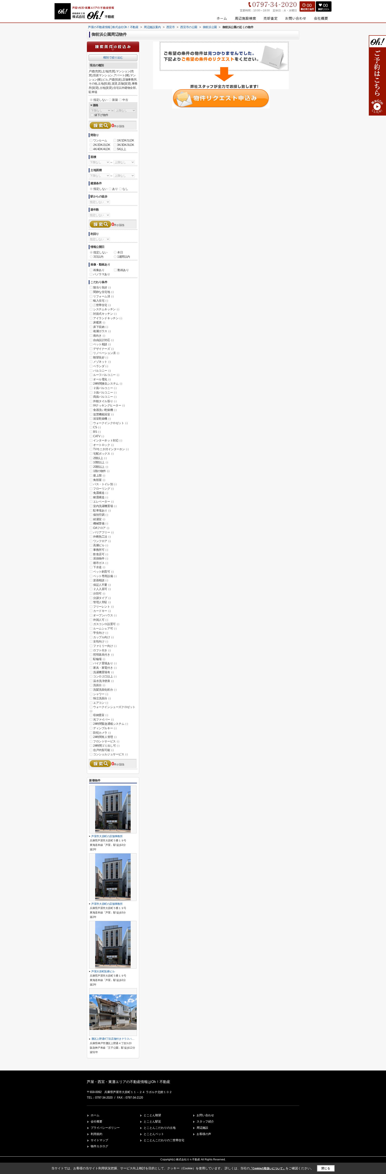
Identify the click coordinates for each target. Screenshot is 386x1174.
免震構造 (100, 493)
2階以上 (100, 458)
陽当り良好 (102, 287)
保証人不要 (102, 584)
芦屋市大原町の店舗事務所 (107, 836)
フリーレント (103, 606)
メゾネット (102, 361)
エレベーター (103, 501)
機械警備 (100, 523)
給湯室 (99, 519)
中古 (125, 99)
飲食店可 (100, 554)
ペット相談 (102, 344)
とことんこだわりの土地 (160, 1127)
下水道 (99, 567)
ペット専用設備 (104, 576)
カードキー (102, 611)
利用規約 (96, 1134)
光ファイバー (103, 719)
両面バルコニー (104, 396)
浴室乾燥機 (102, 418)
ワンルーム (100, 140)
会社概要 (96, 1121)
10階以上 (100, 462)
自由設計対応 (103, 340)
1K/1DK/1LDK (125, 140)
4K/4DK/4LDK (101, 149)
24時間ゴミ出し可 (106, 745)
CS (97, 427)
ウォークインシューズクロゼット (112, 708)
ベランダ (100, 366)
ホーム (95, 1115)
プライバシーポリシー (105, 1127)
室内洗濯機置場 (104, 506)
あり (115, 188)
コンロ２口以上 (104, 676)
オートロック (103, 445)
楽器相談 (100, 580)
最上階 (99, 475)
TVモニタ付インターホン (110, 449)
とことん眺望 (152, 1115)
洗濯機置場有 (103, 672)
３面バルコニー (104, 392)
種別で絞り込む (113, 57)
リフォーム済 (103, 296)
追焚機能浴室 (103, 414)
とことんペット (154, 1134)
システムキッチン (106, 309)
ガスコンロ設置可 (106, 624)
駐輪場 (99, 659)
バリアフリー (103, 532)
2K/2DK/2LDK (101, 145)
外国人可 (100, 619)
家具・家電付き (104, 667)
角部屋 (99, 480)
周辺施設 (202, 1127)
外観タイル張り (104, 401)
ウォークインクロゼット (110, 423)
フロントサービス (106, 741)
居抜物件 (100, 558)
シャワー (100, 694)
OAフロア (101, 528)
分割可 (99, 593)
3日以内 (98, 256)
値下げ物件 (101, 115)
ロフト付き (102, 650)
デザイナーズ (103, 348)
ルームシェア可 (104, 628)
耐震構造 (100, 497)
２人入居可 (102, 589)
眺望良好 (100, 357)
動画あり (123, 270)
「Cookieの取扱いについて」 (267, 1168)
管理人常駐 (102, 602)
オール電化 (102, 379)
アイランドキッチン (107, 318)
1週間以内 (123, 256)
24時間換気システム (107, 383)
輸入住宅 (100, 300)
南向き (99, 335)
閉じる (325, 1168)
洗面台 (99, 685)
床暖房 (99, 322)
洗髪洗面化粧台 (104, 689)
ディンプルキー (104, 728)
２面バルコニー (104, 388)
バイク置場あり (104, 663)
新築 (115, 99)
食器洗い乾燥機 (104, 410)
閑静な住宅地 (103, 292)
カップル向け (103, 637)
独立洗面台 (102, 698)
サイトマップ (99, 1140)
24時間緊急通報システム (110, 723)
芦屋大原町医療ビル (103, 971)
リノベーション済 (106, 353)
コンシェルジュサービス (110, 754)
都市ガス (100, 563)
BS (97, 431)
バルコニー (102, 370)
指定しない (100, 99)
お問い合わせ (205, 1115)
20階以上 (100, 466)
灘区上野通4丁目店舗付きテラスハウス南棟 (116, 1038)
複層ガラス (102, 331)
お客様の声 (204, 1134)
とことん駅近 (152, 1121)
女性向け (100, 641)
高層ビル (100, 545)
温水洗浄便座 (103, 681)
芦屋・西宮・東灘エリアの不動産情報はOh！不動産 (128, 1082)
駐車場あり (102, 510)
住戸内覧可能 (103, 750)
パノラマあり (101, 274)
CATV (98, 436)
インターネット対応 (107, 440)
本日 (120, 252)
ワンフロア (102, 541)
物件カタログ (99, 1146)
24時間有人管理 (105, 737)
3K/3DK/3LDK (125, 145)
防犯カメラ (102, 732)
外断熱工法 (102, 536)
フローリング (103, 488)
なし (125, 188)
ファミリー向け (104, 646)
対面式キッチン (104, 313)
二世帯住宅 (102, 305)
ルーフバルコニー (106, 375)
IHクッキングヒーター (109, 405)
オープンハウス (104, 615)
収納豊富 (100, 715)
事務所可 (100, 549)
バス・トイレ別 (104, 484)
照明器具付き (103, 654)
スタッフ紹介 (205, 1121)
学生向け (100, 632)
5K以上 (121, 149)
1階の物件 (101, 471)
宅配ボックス (103, 453)
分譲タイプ (102, 598)
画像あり (98, 270)
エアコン (100, 702)
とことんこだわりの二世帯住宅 (164, 1140)
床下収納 (100, 327)
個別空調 (100, 514)
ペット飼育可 (103, 571)
